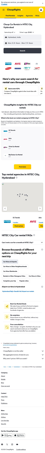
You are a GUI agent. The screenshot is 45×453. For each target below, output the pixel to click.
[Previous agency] (5, 209)
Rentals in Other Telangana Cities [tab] (14, 276)
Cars (5, 367)
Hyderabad (17, 367)
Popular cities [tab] (24, 281)
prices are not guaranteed (10, 345)
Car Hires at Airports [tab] (10, 261)
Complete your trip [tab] (9, 281)
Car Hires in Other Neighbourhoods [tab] (15, 266)
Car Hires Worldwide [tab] (10, 271)
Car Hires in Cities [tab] (34, 276)
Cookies (4, 4)
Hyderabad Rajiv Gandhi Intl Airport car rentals (18, 291)
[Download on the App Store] (19, 435)
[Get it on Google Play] (6, 435)
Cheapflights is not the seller (13, 351)
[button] (42, 3)
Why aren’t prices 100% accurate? (15, 359)
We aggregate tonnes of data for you (16, 355)
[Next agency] (40, 209)
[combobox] (10, 32)
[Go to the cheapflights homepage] (15, 10)
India (9, 367)
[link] (22, 166)
